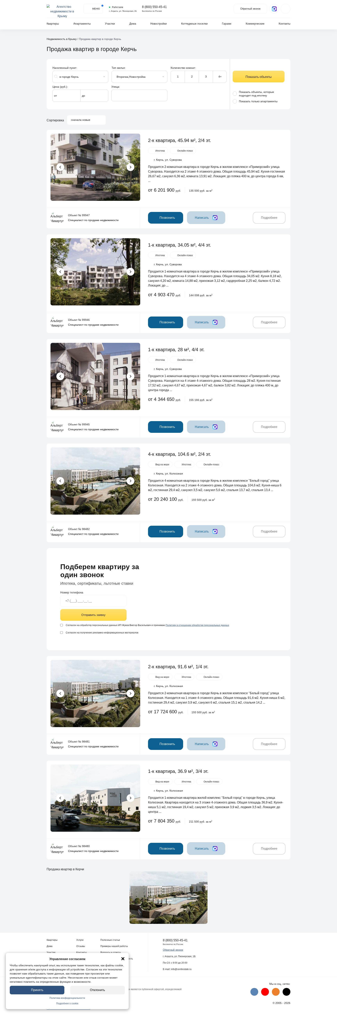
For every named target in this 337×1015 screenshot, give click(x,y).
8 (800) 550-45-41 (154, 7)
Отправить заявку (93, 614)
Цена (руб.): (60, 86)
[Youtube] (265, 992)
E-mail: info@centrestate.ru (177, 969)
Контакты (284, 23)
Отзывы (80, 946)
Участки (110, 23)
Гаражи (226, 23)
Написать (202, 217)
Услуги (79, 940)
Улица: (115, 86)
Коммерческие (255, 23)
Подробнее (269, 217)
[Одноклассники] (276, 992)
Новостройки (158, 23)
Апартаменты (82, 23)
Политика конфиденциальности (67, 998)
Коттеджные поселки (194, 23)
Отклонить (97, 990)
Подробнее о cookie (67, 1003)
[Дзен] (286, 992)
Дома (132, 23)
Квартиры (53, 23)
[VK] (254, 992)
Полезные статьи (110, 940)
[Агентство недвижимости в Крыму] (62, 8)
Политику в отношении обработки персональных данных (197, 625)
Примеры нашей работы (114, 946)
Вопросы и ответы (110, 952)
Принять (37, 990)
